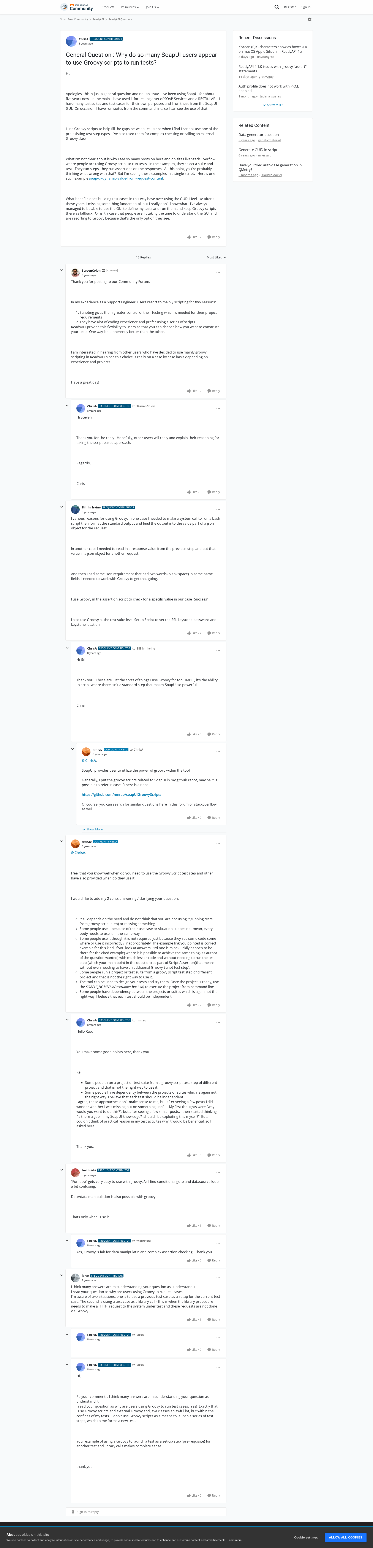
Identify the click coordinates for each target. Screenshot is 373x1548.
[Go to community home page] (76, 7)
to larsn (138, 1335)
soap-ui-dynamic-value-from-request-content (126, 178)
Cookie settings (306, 1537)
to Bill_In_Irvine (143, 648)
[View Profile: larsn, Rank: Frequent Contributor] (75, 1278)
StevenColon (91, 270)
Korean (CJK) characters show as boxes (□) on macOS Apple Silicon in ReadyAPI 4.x (273, 49)
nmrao (98, 749)
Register (290, 7)
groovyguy (266, 77)
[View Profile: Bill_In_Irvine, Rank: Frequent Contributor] (75, 509)
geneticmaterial (269, 140)
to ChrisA (136, 749)
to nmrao (139, 1020)
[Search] (277, 7)
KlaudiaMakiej (271, 175)
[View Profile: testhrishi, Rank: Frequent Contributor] (75, 1172)
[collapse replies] (61, 270)
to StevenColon (143, 406)
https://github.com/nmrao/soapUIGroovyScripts (121, 794)
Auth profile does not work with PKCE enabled (269, 88)
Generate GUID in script (258, 150)
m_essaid (265, 155)
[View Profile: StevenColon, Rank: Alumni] (75, 272)
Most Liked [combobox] (216, 257)
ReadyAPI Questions (121, 19)
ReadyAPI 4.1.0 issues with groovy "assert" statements (273, 68)
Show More (95, 829)
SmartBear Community (74, 19)
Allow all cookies (345, 1537)
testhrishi (89, 1170)
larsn (85, 1276)
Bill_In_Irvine (91, 507)
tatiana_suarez (270, 96)
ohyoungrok (265, 57)
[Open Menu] (310, 19)
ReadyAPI (98, 19)
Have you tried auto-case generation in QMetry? (270, 167)
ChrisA (84, 39)
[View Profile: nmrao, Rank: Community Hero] (86, 751)
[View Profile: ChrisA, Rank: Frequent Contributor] (71, 41)
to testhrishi (141, 1241)
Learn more (235, 1540)
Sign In (306, 7)
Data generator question (259, 134)
